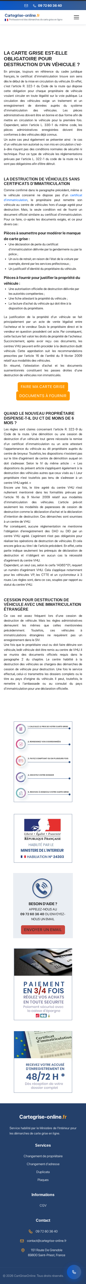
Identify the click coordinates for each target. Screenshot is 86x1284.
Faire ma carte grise (43, 386)
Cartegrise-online (43, 1117)
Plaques (43, 1180)
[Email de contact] (26, 5)
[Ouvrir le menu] (76, 17)
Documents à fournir (43, 395)
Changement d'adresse (43, 1164)
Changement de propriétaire (43, 1156)
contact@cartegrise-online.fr (46, 1241)
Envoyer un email (43, 929)
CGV (43, 1205)
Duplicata (43, 1172)
